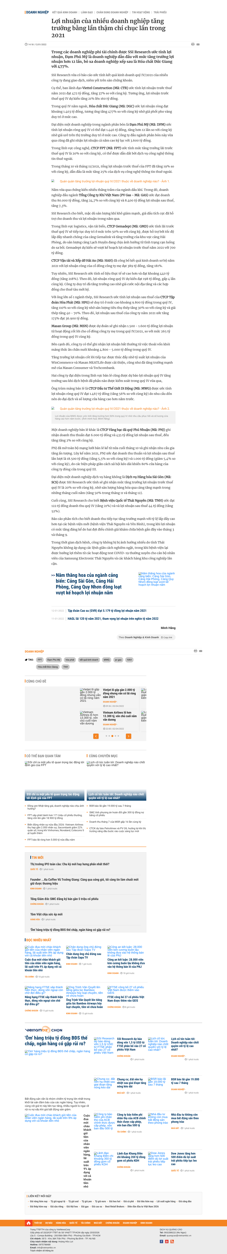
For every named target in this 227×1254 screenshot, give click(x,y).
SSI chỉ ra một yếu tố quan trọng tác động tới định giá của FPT (53, 796)
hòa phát (70, 659)
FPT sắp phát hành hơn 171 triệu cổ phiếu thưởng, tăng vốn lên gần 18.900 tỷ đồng (54, 817)
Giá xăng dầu (185, 1201)
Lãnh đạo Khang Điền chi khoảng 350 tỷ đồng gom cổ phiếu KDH (131, 1157)
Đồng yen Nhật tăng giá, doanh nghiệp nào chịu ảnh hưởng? (55, 807)
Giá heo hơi (114, 1201)
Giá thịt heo (72, 1206)
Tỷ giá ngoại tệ (58, 1201)
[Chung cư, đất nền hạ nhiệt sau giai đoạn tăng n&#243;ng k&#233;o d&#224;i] (104, 1085)
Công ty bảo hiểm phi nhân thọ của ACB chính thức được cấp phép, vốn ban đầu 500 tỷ (131, 1120)
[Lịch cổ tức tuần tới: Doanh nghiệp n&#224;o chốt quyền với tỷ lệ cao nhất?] (158, 1044)
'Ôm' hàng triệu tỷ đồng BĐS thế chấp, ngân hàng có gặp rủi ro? (70, 930)
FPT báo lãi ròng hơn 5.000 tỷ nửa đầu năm (51, 839)
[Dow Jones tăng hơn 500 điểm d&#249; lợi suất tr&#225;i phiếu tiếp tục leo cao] (158, 1159)
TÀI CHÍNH (85, 1223)
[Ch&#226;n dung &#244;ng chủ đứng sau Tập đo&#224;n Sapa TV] (85, 948)
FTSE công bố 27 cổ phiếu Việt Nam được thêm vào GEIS (125, 998)
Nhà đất (121, 1093)
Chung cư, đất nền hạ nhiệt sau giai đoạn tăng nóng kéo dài (131, 1083)
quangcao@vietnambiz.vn (179, 1235)
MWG (106, 659)
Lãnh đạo (87, 12)
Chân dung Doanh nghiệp (112, 12)
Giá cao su (97, 1206)
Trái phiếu (160, 12)
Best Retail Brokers (114, 1206)
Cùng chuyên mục (103, 756)
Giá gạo (84, 1206)
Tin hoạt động (141, 12)
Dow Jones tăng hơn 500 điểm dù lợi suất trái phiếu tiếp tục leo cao (184, 1159)
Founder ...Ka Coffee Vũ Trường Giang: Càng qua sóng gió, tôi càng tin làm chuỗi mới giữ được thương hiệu (84, 881)
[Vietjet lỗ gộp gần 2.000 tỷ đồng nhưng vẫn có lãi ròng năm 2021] (88, 695)
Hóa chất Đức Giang (48, 666)
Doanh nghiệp (37, 12)
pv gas (118, 659)
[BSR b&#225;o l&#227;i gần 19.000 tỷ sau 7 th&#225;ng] (158, 1085)
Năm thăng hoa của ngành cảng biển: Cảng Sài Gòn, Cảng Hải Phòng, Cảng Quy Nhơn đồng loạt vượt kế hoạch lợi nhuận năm (88, 584)
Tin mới (37, 857)
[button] (96, 736)
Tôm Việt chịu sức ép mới (46, 914)
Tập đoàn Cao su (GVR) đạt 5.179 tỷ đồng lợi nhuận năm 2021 (107, 611)
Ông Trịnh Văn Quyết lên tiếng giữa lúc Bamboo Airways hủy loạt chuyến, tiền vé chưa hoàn (84, 1003)
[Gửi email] (198, 44)
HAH (129, 659)
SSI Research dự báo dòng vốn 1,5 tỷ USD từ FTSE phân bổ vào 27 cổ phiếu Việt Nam (131, 1044)
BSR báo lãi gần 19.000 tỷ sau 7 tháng (110, 806)
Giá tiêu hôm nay (145, 1201)
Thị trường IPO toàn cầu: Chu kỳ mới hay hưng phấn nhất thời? (69, 864)
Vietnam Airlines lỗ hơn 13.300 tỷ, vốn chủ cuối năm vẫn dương (118, 716)
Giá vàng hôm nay (39, 1201)
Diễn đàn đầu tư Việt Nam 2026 (143, 1206)
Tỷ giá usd (73, 1201)
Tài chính (29, 977)
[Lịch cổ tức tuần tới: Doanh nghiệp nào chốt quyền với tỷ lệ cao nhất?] (116, 781)
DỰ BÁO (48, 1223)
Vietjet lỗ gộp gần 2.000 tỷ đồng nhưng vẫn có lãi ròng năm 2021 (117, 693)
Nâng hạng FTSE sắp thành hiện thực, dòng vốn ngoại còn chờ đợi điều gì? (44, 1000)
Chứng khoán (37, 904)
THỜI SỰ (38, 1223)
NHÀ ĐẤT (98, 1223)
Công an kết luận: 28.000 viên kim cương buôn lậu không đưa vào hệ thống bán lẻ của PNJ (126, 963)
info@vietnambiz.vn (46, 1247)
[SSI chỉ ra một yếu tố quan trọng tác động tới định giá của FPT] (54, 781)
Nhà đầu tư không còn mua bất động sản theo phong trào (185, 1118)
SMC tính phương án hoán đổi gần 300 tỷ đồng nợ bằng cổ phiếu (116, 814)
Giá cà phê (128, 1201)
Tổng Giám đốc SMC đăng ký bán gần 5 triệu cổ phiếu (64, 899)
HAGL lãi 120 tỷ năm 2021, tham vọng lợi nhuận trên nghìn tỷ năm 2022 (113, 619)
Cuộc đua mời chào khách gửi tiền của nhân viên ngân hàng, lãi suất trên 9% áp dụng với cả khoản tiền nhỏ (43, 965)
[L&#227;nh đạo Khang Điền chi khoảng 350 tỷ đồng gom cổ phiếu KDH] (104, 1159)
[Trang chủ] (29, 1223)
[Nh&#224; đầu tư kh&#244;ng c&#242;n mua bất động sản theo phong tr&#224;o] (158, 1120)
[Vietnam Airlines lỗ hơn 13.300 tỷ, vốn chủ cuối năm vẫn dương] (88, 718)
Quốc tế (34, 869)
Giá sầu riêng (56, 1206)
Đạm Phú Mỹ (54, 659)
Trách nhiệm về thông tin (42, 1250)
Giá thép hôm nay (38, 1206)
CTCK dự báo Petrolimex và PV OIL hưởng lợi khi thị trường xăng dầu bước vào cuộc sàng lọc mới (117, 830)
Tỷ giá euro (100, 1201)
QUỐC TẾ (73, 1223)
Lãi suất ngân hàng (166, 1201)
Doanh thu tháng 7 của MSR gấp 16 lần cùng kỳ (115, 822)
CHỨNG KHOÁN (113, 1223)
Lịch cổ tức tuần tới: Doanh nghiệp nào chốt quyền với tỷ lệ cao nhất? (116, 796)
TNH (65, 666)
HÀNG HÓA (61, 1223)
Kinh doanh (35, 888)
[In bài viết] (193, 44)
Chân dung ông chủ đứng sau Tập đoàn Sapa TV (83, 955)
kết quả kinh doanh (89, 659)
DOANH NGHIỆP (130, 1223)
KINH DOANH (146, 1223)
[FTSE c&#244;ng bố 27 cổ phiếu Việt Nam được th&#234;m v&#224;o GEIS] (126, 990)
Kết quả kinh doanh (64, 12)
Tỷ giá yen (87, 1201)
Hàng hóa (35, 919)
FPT (40, 659)
